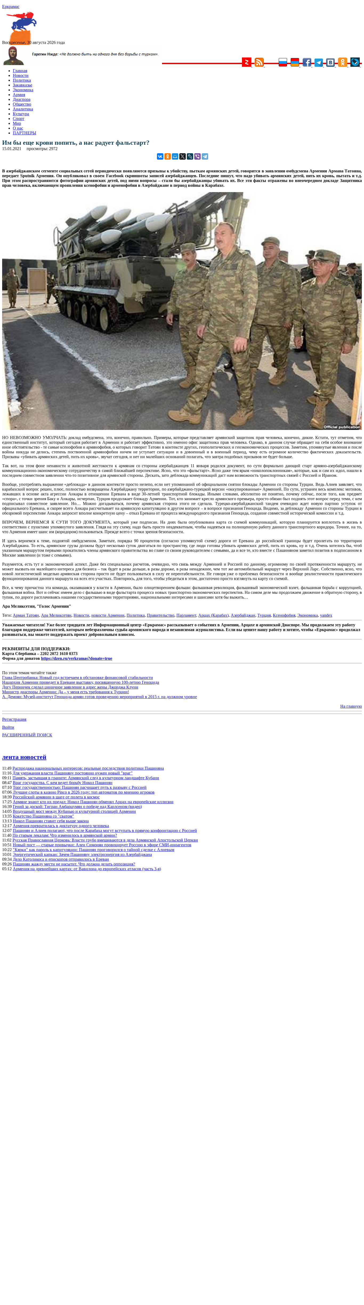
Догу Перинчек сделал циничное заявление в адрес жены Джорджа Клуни (70, 687)
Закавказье (22, 85)
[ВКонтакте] (160, 156)
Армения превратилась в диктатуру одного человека (61, 825)
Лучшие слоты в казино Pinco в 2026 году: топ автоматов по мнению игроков (84, 792)
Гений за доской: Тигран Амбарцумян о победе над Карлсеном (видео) (77, 806)
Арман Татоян (26, 615)
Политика (22, 80)
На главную (351, 706)
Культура (21, 113)
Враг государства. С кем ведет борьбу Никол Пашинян (62, 782)
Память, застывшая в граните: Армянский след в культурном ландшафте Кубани (86, 778)
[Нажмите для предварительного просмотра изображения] (182, 428)
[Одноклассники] (167, 156)
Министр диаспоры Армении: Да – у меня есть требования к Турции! (65, 692)
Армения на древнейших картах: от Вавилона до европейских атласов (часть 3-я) (87, 869)
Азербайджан (243, 615)
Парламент (186, 615)
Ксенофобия (284, 615)
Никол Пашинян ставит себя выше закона (51, 821)
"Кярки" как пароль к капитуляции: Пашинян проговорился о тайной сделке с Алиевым (93, 849)
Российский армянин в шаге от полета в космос (56, 797)
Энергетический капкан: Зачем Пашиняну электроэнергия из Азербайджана (82, 854)
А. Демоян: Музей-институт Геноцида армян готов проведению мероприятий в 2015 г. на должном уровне (99, 696)
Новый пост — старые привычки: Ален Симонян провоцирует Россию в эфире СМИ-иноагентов (102, 845)
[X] (182, 156)
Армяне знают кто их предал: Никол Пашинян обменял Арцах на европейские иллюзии (93, 801)
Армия (19, 94)
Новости (21, 75)
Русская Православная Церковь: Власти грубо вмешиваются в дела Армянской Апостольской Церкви (105, 840)
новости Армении (107, 615)
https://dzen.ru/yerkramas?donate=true (76, 658)
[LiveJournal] (190, 156)
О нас (18, 128)
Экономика (23, 90)
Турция (264, 615)
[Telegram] (205, 156)
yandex (326, 615)
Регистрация (14, 719)
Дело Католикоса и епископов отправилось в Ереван (61, 859)
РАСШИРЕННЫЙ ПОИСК (27, 735)
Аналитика (23, 109)
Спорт (18, 118)
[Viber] (197, 156)
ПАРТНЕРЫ (24, 133)
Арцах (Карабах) (213, 615)
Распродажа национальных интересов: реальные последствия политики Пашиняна (88, 768)
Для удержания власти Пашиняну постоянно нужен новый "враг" (73, 773)
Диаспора (21, 99)
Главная (20, 70)
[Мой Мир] (175, 156)
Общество (22, 104)
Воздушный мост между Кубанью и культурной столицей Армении (74, 811)
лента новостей (24, 756)
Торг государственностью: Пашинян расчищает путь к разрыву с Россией (80, 787)
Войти (8, 727)
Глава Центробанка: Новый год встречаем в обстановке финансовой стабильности (77, 677)
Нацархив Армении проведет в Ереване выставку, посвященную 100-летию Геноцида (80, 682)
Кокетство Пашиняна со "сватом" (43, 816)
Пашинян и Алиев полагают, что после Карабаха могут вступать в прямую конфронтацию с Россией (105, 830)
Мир (17, 123)
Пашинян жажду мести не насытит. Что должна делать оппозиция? (74, 864)
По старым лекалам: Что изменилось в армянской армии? (65, 835)
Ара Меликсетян (56, 615)
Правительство (160, 615)
